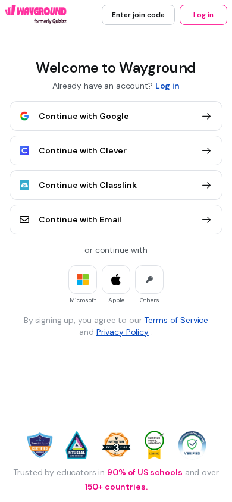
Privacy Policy (122, 332)
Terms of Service (176, 320)
